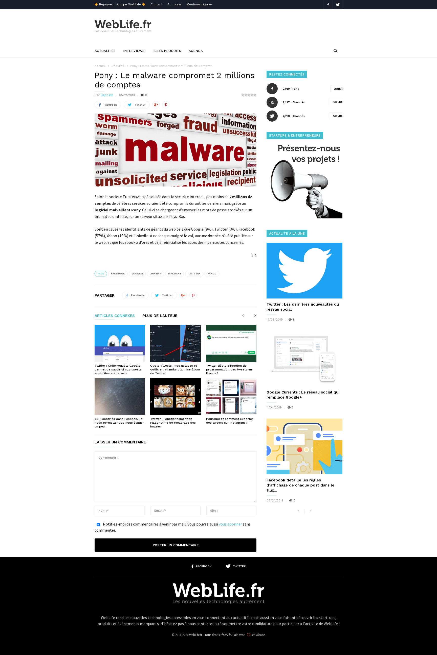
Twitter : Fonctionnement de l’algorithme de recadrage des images (173, 422)
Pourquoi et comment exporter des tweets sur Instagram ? (229, 420)
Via (253, 254)
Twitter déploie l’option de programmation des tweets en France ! (229, 369)
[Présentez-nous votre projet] (304, 217)
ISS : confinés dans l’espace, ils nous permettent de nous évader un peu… (119, 422)
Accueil (100, 66)
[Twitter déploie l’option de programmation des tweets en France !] (231, 343)
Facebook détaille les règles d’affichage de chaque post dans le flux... (300, 485)
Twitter (194, 273)
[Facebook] (328, 4)
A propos (174, 4)
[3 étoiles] (248, 95)
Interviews (133, 51)
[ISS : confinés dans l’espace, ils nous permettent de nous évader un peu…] (120, 396)
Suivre (337, 102)
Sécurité (118, 66)
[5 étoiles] (254, 95)
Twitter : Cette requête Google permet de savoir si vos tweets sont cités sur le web (118, 369)
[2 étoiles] (245, 95)
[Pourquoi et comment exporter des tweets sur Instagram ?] (231, 396)
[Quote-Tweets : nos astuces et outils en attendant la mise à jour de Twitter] (175, 343)
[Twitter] (337, 4)
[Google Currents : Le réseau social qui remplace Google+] (304, 358)
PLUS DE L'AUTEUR (160, 316)
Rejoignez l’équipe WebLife (120, 4)
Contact (156, 4)
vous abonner (230, 524)
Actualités (105, 51)
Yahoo (211, 273)
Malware (174, 273)
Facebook (118, 273)
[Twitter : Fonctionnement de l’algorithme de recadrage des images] (175, 396)
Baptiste (107, 95)
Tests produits (166, 51)
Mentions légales (200, 4)
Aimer (338, 88)
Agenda (196, 51)
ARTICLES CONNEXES (115, 316)
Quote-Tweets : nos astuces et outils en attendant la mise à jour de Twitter (175, 369)
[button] (335, 50)
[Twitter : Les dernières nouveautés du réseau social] (304, 270)
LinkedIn (155, 273)
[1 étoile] (242, 95)
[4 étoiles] (251, 95)
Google (137, 273)
